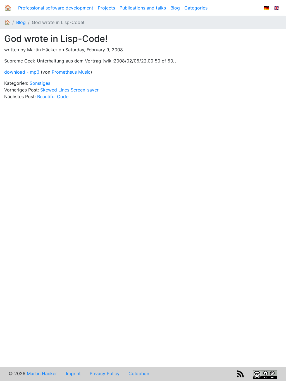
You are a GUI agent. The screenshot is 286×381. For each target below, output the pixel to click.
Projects (106, 8)
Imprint (73, 373)
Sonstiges (40, 83)
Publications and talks (143, 8)
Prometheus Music (71, 72)
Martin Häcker (42, 373)
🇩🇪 (266, 8)
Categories (196, 8)
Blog (176, 8)
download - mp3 (21, 72)
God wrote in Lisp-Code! (58, 22)
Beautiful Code (52, 96)
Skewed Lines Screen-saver (69, 90)
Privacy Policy (105, 373)
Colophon (138, 373)
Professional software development (55, 8)
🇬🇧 (276, 8)
